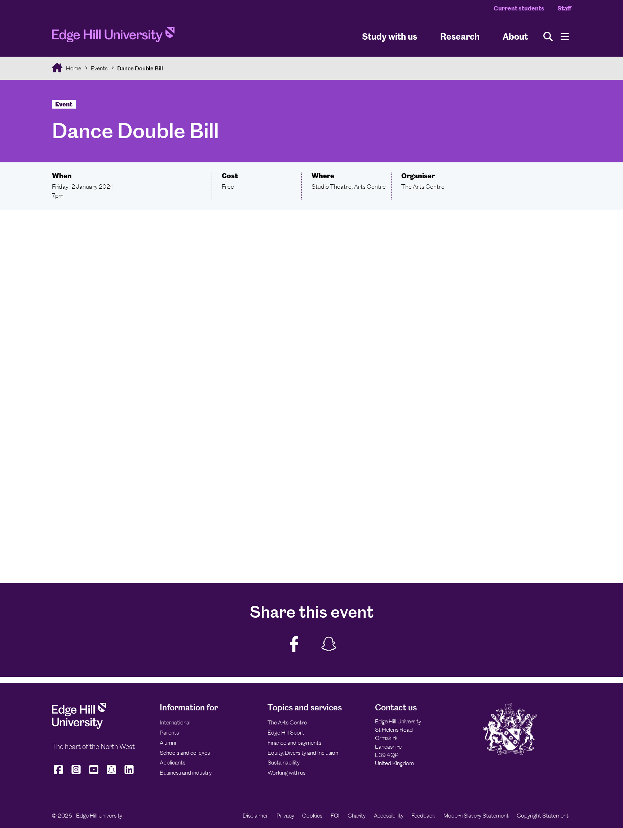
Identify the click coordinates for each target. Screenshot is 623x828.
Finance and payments (294, 742)
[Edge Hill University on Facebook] (59, 774)
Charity (357, 815)
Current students (519, 8)
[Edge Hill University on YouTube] (94, 774)
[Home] (113, 37)
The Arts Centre (287, 722)
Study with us (389, 36)
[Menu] (564, 37)
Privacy (285, 815)
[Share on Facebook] (294, 644)
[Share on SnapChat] (328, 644)
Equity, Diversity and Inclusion (303, 752)
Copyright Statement (543, 815)
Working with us (286, 772)
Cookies (312, 815)
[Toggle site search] (548, 37)
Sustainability (284, 762)
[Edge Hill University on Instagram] (76, 774)
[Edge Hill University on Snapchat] (111, 774)
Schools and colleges (185, 752)
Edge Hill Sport (286, 732)
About (515, 36)
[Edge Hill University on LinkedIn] (129, 774)
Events (99, 68)
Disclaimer (255, 815)
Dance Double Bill (140, 68)
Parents (169, 732)
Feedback (423, 815)
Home (73, 68)
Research (460, 36)
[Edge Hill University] (79, 727)
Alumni (168, 742)
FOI (335, 815)
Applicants (172, 762)
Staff (564, 8)
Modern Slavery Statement (476, 815)
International (175, 722)
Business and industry (186, 772)
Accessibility (388, 815)
